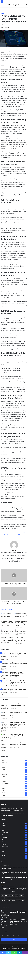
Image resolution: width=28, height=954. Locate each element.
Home (3, 10)
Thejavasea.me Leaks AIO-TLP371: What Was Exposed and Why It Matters (18, 744)
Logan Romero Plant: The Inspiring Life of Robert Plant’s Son (18, 736)
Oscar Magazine (11, 946)
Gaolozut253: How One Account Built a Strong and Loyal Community (7, 639)
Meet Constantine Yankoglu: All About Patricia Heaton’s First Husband (18, 714)
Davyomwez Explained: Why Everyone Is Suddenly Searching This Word (21, 623)
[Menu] (2, 5)
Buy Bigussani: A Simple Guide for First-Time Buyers (18, 690)
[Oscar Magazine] (14, 5)
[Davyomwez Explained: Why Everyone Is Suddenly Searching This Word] (21, 616)
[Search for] (26, 5)
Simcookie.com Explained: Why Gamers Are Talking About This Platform (21, 640)
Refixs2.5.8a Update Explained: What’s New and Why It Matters (7, 623)
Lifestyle (4, 772)
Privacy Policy (15, 948)
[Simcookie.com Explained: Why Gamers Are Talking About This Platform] (21, 632)
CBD (3, 790)
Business (4, 765)
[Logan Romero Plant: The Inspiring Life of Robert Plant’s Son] (5, 737)
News (3, 767)
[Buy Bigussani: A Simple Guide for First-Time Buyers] (5, 692)
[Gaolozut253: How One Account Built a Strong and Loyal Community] (7, 632)
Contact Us (22, 948)
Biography (4, 774)
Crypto (3, 793)
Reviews (4, 781)
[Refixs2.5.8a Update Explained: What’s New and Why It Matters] (7, 616)
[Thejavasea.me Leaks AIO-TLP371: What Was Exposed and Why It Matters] (5, 746)
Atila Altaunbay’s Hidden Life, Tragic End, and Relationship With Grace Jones (18, 724)
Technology (5, 769)
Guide (3, 776)
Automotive (5, 786)
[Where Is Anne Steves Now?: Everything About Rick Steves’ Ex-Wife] (5, 707)
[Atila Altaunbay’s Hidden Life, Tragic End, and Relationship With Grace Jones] (5, 727)
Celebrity (4, 762)
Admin (4, 25)
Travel (3, 795)
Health (3, 788)
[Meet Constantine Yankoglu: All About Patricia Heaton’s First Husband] (5, 716)
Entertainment (5, 783)
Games (4, 779)
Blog (7, 10)
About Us (9, 948)
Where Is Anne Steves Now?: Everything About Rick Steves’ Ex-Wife (18, 705)
